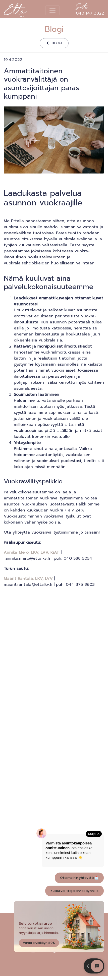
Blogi (57, 43)
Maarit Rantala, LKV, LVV (28, 579)
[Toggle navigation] (52, 10)
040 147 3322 (90, 10)
